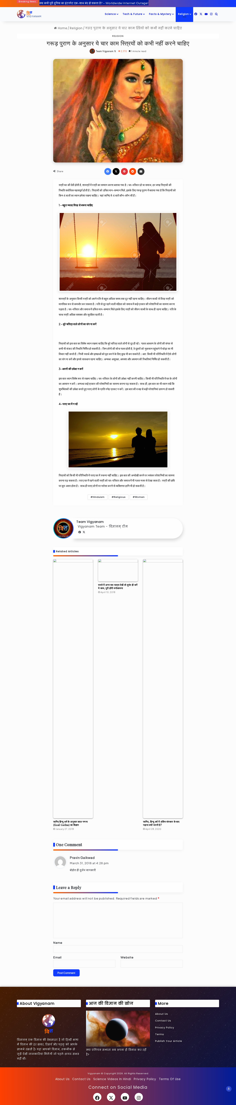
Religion (183, 14)
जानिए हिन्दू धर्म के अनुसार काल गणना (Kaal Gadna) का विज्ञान (70, 823)
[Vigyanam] (29, 14)
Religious (120, 497)
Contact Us (163, 1020)
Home (62, 28)
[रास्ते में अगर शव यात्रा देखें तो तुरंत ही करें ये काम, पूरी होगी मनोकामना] (118, 570)
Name (57, 942)
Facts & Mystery (160, 14)
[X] (84, 532)
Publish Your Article (168, 1041)
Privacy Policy (164, 1027)
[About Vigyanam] (49, 1024)
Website (127, 957)
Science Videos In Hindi (112, 1079)
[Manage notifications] (229, 1089)
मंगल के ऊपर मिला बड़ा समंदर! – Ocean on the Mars (72, 3)
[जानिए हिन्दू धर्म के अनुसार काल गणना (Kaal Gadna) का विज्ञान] (73, 688)
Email (57, 957)
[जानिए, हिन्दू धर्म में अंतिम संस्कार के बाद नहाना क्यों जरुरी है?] (163, 688)
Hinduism (99, 497)
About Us (161, 1014)
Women (140, 497)
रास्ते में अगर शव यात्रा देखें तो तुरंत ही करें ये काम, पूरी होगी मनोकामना (118, 586)
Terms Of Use (170, 1079)
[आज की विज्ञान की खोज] (118, 1029)
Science (110, 14)
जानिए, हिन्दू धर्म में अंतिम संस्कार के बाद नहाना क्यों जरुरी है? (161, 823)
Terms (159, 1034)
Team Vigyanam (105, 51)
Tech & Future (133, 14)
